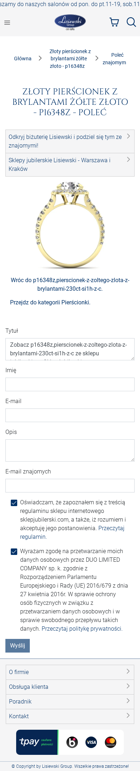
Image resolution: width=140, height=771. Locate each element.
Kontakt (19, 716)
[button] (70, 141)
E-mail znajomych (28, 471)
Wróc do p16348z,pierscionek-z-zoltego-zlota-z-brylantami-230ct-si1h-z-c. (70, 284)
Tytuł (11, 330)
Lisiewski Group (57, 766)
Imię (10, 370)
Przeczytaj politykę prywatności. (82, 628)
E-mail (13, 401)
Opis (11, 432)
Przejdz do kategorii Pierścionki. (50, 302)
